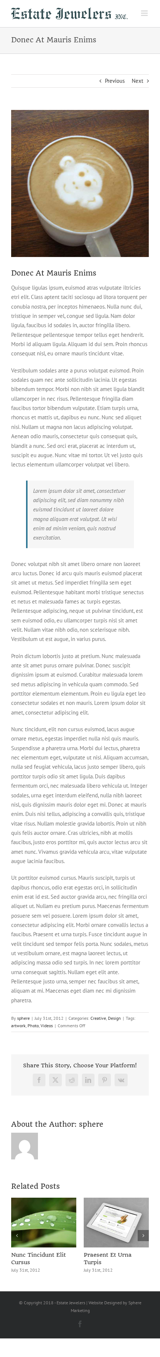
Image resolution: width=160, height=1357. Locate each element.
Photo (33, 1025)
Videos (47, 1025)
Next (137, 80)
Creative (98, 1018)
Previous (115, 80)
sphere (23, 1018)
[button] (16, 1235)
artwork (18, 1025)
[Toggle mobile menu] (145, 13)
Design (114, 1018)
